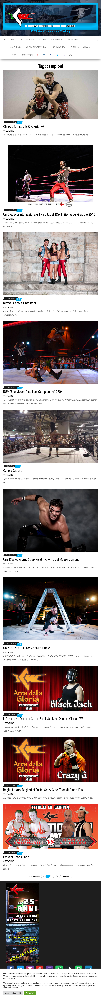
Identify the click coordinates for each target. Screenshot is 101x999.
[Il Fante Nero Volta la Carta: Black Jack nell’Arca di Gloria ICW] (50, 688)
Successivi (66, 876)
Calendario (16, 47)
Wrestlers (56, 39)
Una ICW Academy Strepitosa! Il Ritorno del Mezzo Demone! (41, 559)
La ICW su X (57, 55)
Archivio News (74, 39)
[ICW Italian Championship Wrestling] (4, 39)
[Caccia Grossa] (50, 436)
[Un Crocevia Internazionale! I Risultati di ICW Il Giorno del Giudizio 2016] (50, 173)
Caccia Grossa (12, 471)
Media (86, 47)
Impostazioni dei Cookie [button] (13, 993)
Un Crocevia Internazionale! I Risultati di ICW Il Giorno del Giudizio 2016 (49, 214)
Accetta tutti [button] (30, 993)
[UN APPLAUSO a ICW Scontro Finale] (50, 608)
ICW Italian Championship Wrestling (50, 31)
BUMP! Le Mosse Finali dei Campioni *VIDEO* (32, 392)
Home (13, 39)
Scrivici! (70, 55)
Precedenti (35, 876)
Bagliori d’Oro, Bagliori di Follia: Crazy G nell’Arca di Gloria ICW (43, 790)
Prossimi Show (26, 39)
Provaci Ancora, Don (16, 857)
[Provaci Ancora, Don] (50, 826)
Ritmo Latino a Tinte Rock (19, 303)
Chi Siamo (42, 39)
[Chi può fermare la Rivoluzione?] (50, 94)
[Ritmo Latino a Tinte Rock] (50, 263)
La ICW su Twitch (64, 55)
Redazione (9, 131)
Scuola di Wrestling (36, 47)
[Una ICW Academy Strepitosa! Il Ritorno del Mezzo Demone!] (50, 520)
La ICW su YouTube (38, 55)
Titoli (74, 47)
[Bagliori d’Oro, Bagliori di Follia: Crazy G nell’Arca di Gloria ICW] (50, 759)
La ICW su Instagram (44, 55)
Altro (13, 55)
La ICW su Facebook (51, 55)
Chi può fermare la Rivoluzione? (23, 126)
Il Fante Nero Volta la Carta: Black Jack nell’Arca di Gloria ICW (43, 719)
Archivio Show (58, 47)
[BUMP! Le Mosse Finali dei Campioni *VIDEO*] (50, 352)
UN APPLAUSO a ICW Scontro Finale (26, 648)
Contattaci (27, 55)
